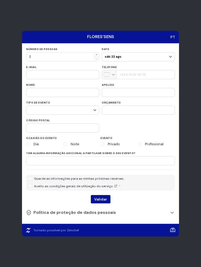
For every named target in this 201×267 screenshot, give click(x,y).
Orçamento (111, 102)
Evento (106, 138)
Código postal (38, 120)
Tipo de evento (38, 102)
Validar (100, 199)
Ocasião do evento (41, 138)
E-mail (31, 67)
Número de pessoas (42, 49)
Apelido (108, 85)
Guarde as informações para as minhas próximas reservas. (79, 179)
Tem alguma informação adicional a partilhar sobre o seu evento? (81, 153)
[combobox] (109, 74)
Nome (30, 85)
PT (172, 37)
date (105, 49)
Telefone (109, 67)
